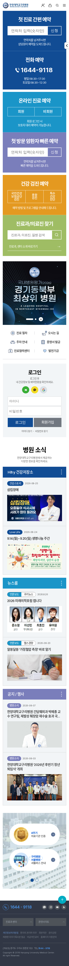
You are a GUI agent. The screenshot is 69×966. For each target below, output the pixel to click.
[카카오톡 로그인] (34, 389)
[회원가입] (43, 5)
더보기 (61, 472)
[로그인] (50, 5)
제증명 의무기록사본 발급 (14, 937)
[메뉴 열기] (64, 5)
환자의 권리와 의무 (28, 932)
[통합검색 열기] (57, 5)
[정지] (41, 319)
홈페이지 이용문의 (49, 937)
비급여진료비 (33, 937)
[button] (29, 319)
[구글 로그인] (43, 389)
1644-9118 (37, 70)
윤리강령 (52, 932)
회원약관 (43, 932)
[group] (34, 293)
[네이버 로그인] (25, 389)
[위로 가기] (62, 900)
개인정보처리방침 (10, 932)
